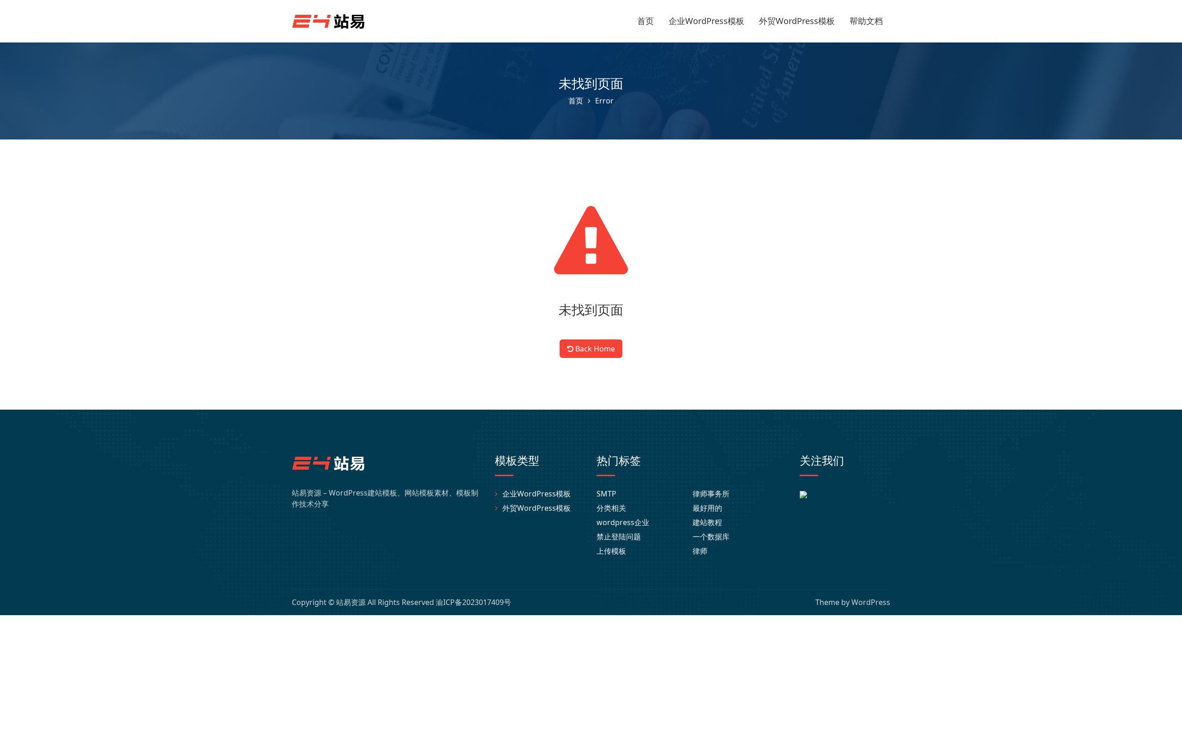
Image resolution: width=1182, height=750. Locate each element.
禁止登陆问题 (619, 537)
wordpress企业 (623, 522)
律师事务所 (711, 494)
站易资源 (351, 602)
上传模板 (611, 551)
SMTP (606, 494)
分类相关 (611, 508)
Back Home (594, 349)
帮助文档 (866, 20)
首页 (645, 20)
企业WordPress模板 (706, 20)
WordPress (870, 602)
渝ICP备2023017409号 (473, 602)
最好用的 (707, 508)
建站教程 (707, 522)
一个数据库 (711, 537)
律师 (700, 551)
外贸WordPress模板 (797, 20)
